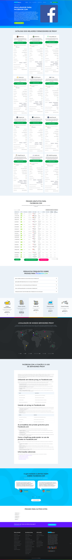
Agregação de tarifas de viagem (29, 546)
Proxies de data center (39, 104)
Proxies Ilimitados (65, 306)
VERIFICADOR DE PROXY (44, 259)
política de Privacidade (40, 542)
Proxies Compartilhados (7, 307)
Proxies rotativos (21, 306)
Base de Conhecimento (17, 545)
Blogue (38, 539)
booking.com (17, 517)
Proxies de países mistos (28, 539)
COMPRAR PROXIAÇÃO (52, 524)
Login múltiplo (27, 553)
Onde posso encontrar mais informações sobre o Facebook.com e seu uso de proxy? (29, 291)
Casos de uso (40, 2)
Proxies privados (50, 306)
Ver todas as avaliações (36, 500)
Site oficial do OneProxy (22, 459)
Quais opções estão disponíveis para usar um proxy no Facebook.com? (26, 281)
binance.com (17, 514)
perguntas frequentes (17, 549)
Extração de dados (28, 552)
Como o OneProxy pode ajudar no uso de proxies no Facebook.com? (26, 288)
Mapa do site (38, 546)
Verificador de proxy (39, 534)
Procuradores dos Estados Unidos (30, 541)
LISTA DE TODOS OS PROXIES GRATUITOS (31, 259)
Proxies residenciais (39, 63)
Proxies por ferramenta (17, 541)
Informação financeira (40, 545)
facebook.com (17, 516)
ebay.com (16, 519)
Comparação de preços (28, 549)
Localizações (34, 2)
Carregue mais (17, 259)
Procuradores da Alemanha (29, 542)
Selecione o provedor (20, 42)
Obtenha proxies (54, 2)
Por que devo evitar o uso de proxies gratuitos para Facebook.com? (26, 285)
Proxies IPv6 (24, 62)
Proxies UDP (36, 306)
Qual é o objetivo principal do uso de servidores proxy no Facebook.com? (27, 278)
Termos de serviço (39, 541)
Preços (30, 2)
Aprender (44, 2)
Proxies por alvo (16, 539)
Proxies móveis (40, 64)
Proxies (27, 2)
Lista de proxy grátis (17, 542)
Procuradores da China (28, 545)
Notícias (38, 538)
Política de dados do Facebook (23, 456)
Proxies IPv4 (20, 62)
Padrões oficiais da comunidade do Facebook (25, 455)
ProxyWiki (15, 546)
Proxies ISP (25, 106)
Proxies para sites (16, 538)
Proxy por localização (17, 535)
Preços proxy (16, 534)
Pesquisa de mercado (28, 550)
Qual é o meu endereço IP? (40, 535)
